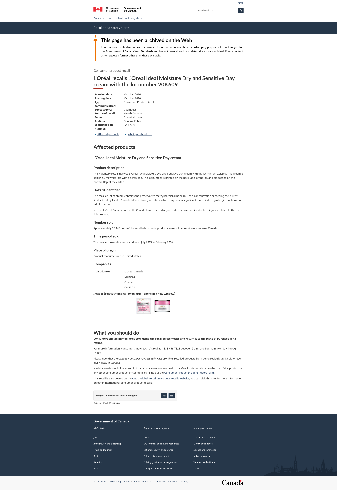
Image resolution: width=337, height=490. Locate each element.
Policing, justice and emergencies (160, 462)
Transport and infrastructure (157, 468)
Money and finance (203, 443)
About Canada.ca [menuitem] (142, 481)
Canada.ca (99, 18)
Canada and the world (204, 437)
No (171, 395)
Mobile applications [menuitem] (120, 481)
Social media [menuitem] (99, 481)
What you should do (140, 134)
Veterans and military (204, 462)
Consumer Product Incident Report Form (189, 372)
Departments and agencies (156, 428)
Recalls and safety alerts (130, 18)
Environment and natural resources (161, 443)
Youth (196, 468)
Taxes (146, 437)
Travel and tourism (102, 449)
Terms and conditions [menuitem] (166, 481)
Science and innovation (205, 449)
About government (203, 428)
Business (97, 456)
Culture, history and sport (156, 456)
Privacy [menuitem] (185, 481)
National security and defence (158, 449)
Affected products (108, 134)
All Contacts (99, 428)
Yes (164, 395)
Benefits (97, 462)
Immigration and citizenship (107, 443)
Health (111, 18)
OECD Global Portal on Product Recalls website (160, 378)
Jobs (95, 437)
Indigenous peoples (203, 456)
